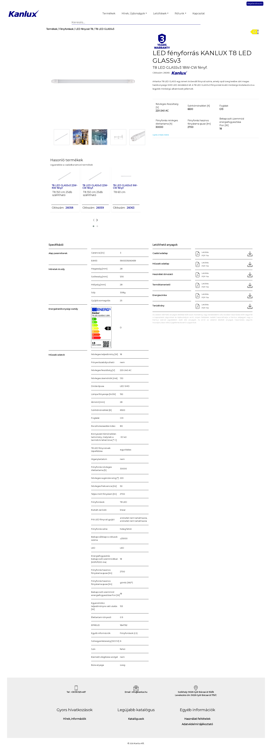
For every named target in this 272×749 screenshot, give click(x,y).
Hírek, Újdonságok (133, 13)
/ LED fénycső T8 (83, 29)
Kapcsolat (199, 13)
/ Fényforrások (65, 29)
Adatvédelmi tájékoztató (197, 724)
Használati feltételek (197, 718)
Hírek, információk (74, 718)
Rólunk (179, 13)
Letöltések (160, 13)
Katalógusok (136, 718)
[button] (93, 226)
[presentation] (94, 219)
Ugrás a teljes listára (161, 135)
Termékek (108, 13)
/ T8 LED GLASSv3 (103, 29)
